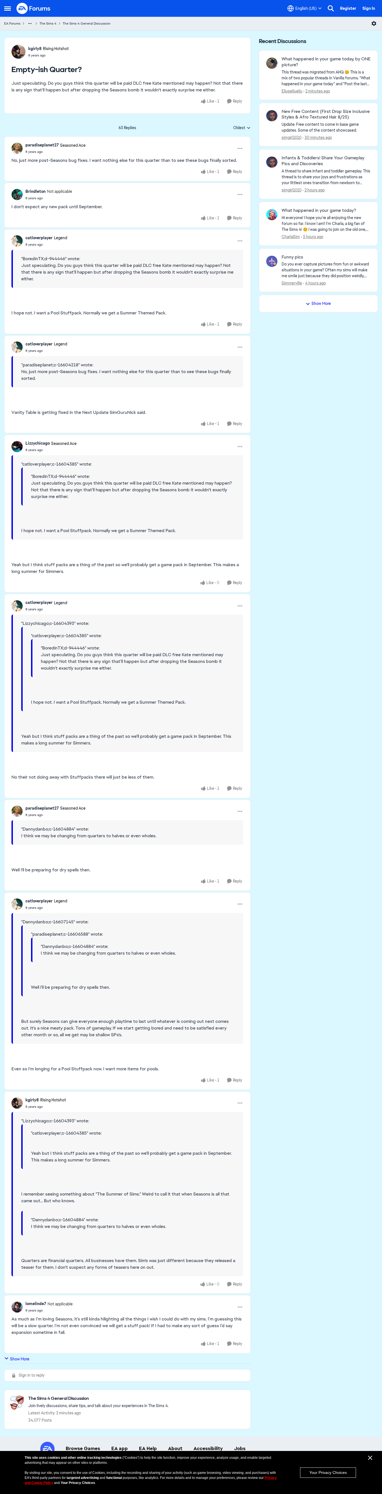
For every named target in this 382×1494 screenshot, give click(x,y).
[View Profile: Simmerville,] (271, 261)
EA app (119, 1448)
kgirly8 (35, 48)
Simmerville (292, 283)
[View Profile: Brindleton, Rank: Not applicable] (17, 194)
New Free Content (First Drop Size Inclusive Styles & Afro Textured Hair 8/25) (326, 114)
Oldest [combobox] (242, 128)
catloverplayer (39, 237)
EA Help (148, 1448)
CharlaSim (291, 236)
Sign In (368, 8)
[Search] (330, 8)
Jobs (240, 1448)
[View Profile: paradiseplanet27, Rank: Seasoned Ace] (17, 148)
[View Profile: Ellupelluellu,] (271, 63)
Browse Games (83, 1448)
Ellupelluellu (292, 91)
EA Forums (12, 23)
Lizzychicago (37, 443)
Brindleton (35, 191)
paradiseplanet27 (42, 145)
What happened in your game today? (319, 210)
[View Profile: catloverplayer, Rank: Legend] (17, 240)
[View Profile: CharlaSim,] (271, 214)
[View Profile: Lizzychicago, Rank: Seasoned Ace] (17, 446)
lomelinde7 (35, 1303)
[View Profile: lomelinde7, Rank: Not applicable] (17, 1307)
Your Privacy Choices (328, 1472)
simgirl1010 (291, 137)
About (175, 1448)
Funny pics (292, 257)
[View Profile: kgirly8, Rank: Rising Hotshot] (18, 52)
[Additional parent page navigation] (30, 23)
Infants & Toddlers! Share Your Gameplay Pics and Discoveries (323, 161)
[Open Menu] (374, 23)
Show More (19, 1359)
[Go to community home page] (33, 8)
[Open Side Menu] (7, 8)
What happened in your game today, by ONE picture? (326, 62)
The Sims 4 (47, 23)
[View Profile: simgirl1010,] (271, 115)
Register (348, 8)
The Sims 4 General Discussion (86, 23)
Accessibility (208, 1448)
